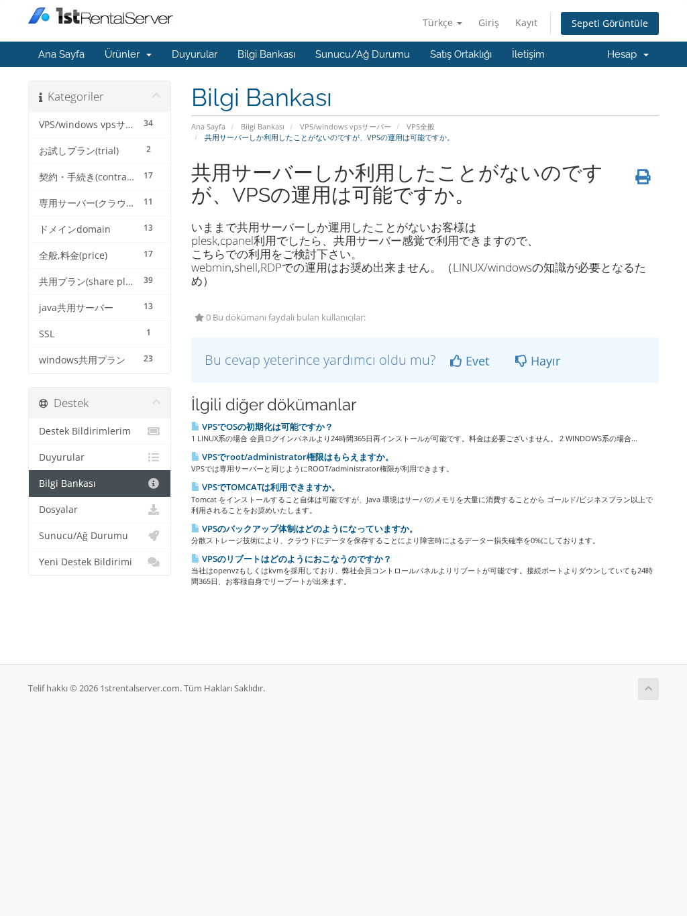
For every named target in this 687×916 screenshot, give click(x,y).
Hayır (543, 361)
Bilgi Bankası (266, 54)
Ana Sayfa (61, 54)
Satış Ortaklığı (461, 54)
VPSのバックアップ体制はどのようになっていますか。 (309, 528)
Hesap (624, 54)
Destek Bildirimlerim (85, 431)
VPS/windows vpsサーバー (345, 126)
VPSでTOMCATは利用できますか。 (270, 487)
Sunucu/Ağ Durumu (362, 54)
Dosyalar (58, 510)
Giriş (488, 22)
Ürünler (125, 54)
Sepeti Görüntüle (610, 23)
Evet (475, 361)
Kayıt (526, 22)
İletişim (528, 54)
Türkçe (439, 22)
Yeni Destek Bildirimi (85, 562)
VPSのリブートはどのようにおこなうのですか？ (296, 559)
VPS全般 (421, 126)
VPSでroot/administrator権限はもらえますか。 (297, 457)
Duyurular (194, 54)
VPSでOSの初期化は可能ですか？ (266, 426)
